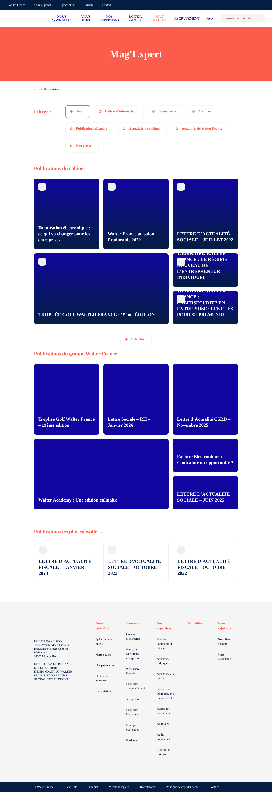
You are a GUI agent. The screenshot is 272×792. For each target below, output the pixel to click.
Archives (204, 111)
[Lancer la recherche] (262, 18)
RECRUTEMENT (186, 18)
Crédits (93, 787)
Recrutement (147, 787)
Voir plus (137, 339)
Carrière (89, 5)
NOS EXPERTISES (109, 18)
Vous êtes (133, 623)
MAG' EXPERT (159, 18)
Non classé (83, 146)
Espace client (67, 5)
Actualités (194, 623)
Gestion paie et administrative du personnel (166, 694)
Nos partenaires (105, 665)
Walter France (16, 5)
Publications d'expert (91, 128)
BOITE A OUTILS (135, 18)
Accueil (38, 89)
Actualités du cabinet (144, 128)
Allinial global (42, 5)
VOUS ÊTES (86, 18)
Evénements (167, 111)
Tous (79, 111)
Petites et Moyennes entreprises (132, 654)
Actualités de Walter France (202, 128)
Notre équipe (103, 654)
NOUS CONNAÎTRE (62, 18)
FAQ (209, 18)
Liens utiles (71, 787)
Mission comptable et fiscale (164, 644)
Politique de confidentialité (182, 787)
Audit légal (163, 724)
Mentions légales (119, 787)
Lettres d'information (120, 111)
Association (133, 699)
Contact (106, 5)
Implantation (103, 691)
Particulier (132, 740)
